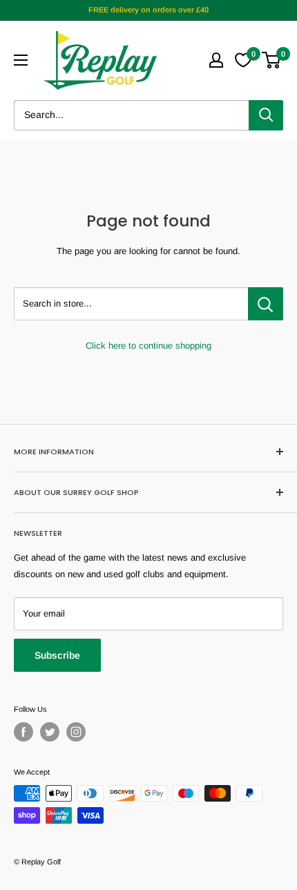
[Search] (266, 115)
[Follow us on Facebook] (23, 732)
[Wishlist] (243, 60)
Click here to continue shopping (148, 345)
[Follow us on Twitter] (49, 732)
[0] (271, 60)
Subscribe (57, 655)
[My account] (216, 60)
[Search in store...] (265, 303)
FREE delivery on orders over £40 (148, 10)
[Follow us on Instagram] (76, 732)
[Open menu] (21, 60)
